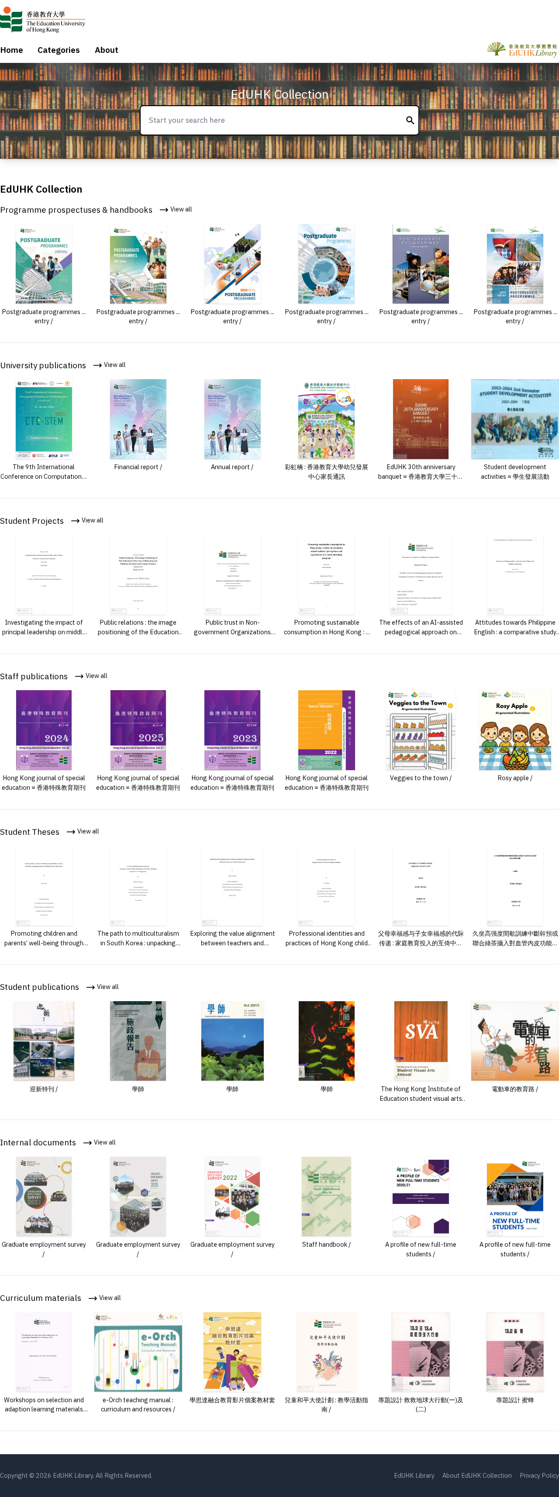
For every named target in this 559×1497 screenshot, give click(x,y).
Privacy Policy (539, 1475)
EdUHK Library (414, 1475)
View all (180, 209)
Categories (59, 50)
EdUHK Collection (280, 94)
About (106, 50)
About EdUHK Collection (477, 1475)
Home (11, 50)
